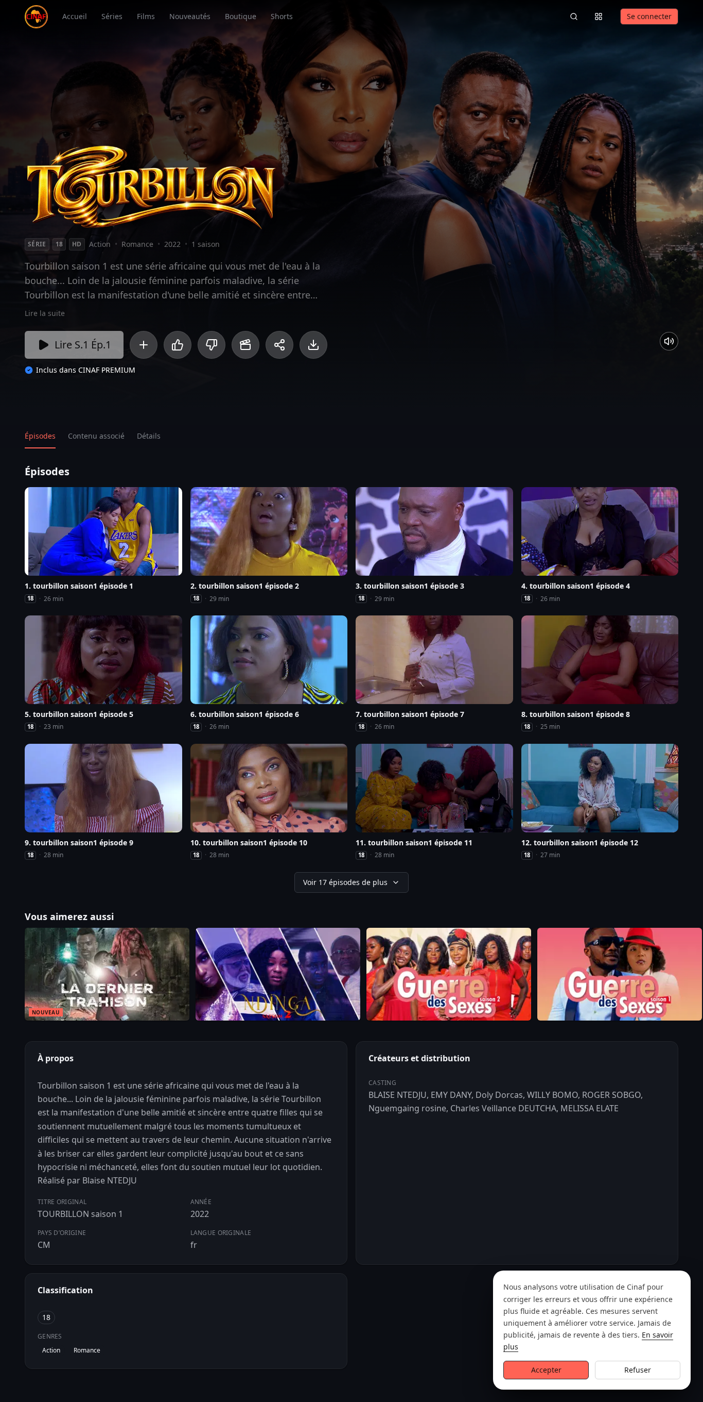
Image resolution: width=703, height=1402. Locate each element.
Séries (111, 16)
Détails (149, 436)
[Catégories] (598, 16)
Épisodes (40, 436)
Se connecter (649, 16)
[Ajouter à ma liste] (143, 345)
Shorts (282, 16)
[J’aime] (177, 345)
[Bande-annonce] (245, 345)
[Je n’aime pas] (211, 345)
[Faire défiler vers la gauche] (9, 976)
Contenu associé (96, 436)
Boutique (240, 16)
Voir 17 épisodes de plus (345, 882)
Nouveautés (189, 16)
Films (146, 16)
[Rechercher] (574, 16)
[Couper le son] (669, 341)
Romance (87, 1350)
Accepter (546, 1370)
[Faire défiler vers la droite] (693, 976)
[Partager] (279, 345)
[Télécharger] (313, 345)
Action (51, 1350)
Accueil (74, 16)
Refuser (637, 1370)
